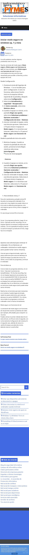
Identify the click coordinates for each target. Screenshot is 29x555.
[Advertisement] (14, 368)
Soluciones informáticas (14, 16)
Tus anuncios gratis (7, 502)
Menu (5, 27)
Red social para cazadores (10, 490)
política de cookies (20, 550)
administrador (6, 34)
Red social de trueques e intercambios (14, 486)
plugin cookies (25, 552)
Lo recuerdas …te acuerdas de (11, 479)
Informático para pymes (9, 477)
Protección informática (9, 481)
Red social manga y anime (9, 488)
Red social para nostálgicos (10, 495)
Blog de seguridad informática (11, 465)
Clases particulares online (9, 470)
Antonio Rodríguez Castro (14, 50)
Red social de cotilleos (8, 484)
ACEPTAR (14, 553)
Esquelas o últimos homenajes (11, 474)
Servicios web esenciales (9, 497)
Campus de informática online (11, 467)
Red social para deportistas (10, 493)
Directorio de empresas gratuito (12, 472)
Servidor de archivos (8, 500)
